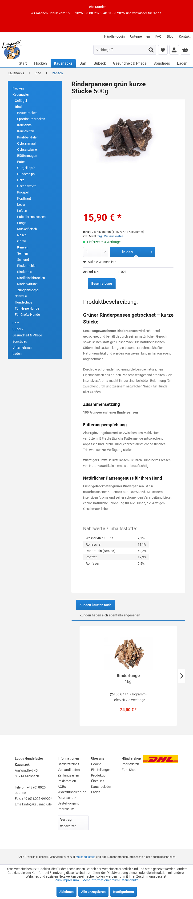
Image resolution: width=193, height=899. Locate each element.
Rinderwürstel (27, 284)
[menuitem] (114, 36)
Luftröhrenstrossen (31, 217)
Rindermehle (26, 266)
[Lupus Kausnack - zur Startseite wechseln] (12, 49)
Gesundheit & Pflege (27, 335)
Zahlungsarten (68, 775)
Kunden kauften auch (95, 605)
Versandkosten (69, 770)
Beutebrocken (27, 113)
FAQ (158, 36)
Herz (20, 180)
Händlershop (131, 758)
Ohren (21, 241)
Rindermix (24, 272)
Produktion (99, 775)
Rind (18, 107)
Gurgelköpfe (26, 168)
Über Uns (97, 781)
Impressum (66, 809)
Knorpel (22, 192)
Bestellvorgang (69, 803)
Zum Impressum (67, 880)
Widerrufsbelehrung (72, 792)
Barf (15, 323)
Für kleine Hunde (27, 308)
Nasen (22, 235)
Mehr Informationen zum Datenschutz (110, 880)
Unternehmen (140, 36)
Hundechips (26, 174)
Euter (21, 162)
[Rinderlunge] (128, 653)
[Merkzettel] (163, 50)
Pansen (22, 247)
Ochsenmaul (26, 143)
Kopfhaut (24, 198)
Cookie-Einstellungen (101, 767)
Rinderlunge (128, 678)
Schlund (23, 259)
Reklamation (67, 781)
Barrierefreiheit (68, 764)
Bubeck (17, 329)
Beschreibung (101, 283)
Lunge (21, 223)
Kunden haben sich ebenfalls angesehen (110, 615)
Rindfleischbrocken (31, 278)
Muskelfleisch (27, 229)
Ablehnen (66, 892)
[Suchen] (151, 50)
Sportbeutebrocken (31, 119)
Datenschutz (67, 798)
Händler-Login (114, 36)
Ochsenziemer (27, 149)
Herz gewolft (26, 186)
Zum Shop (129, 770)
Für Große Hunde (27, 314)
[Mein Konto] (174, 50)
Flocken (18, 88)
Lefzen (22, 211)
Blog (170, 36)
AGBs (62, 787)
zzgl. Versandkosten (110, 236)
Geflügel (21, 101)
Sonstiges (19, 341)
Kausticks (24, 125)
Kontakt (185, 36)
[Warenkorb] (185, 50)
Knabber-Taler (27, 137)
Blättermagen (27, 156)
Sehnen (22, 253)
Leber (21, 204)
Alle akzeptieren (93, 892)
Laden (17, 353)
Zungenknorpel (28, 290)
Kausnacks (20, 94)
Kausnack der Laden (101, 789)
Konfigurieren (123, 892)
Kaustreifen (25, 131)
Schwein (21, 296)
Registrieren (130, 764)
